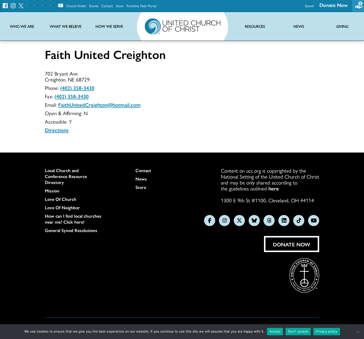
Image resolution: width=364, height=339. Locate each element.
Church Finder (76, 5)
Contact (107, 5)
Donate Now (333, 4)
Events (93, 5)
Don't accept (298, 331)
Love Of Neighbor (62, 207)
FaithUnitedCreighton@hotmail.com (99, 104)
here (273, 188)
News (141, 179)
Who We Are (22, 26)
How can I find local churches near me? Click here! (73, 219)
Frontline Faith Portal (141, 5)
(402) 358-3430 (77, 87)
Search (309, 5)
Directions (57, 129)
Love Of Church (60, 199)
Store (120, 5)
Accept (275, 331)
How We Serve (109, 26)
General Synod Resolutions (71, 230)
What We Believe (65, 26)
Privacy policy (327, 331)
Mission (52, 191)
